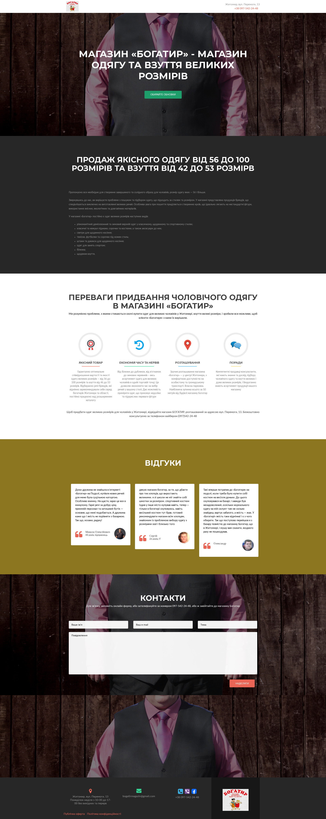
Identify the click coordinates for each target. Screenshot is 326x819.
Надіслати (242, 683)
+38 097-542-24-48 (246, 8)
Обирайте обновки (163, 95)
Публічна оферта (74, 814)
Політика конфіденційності (104, 814)
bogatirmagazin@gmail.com (139, 796)
